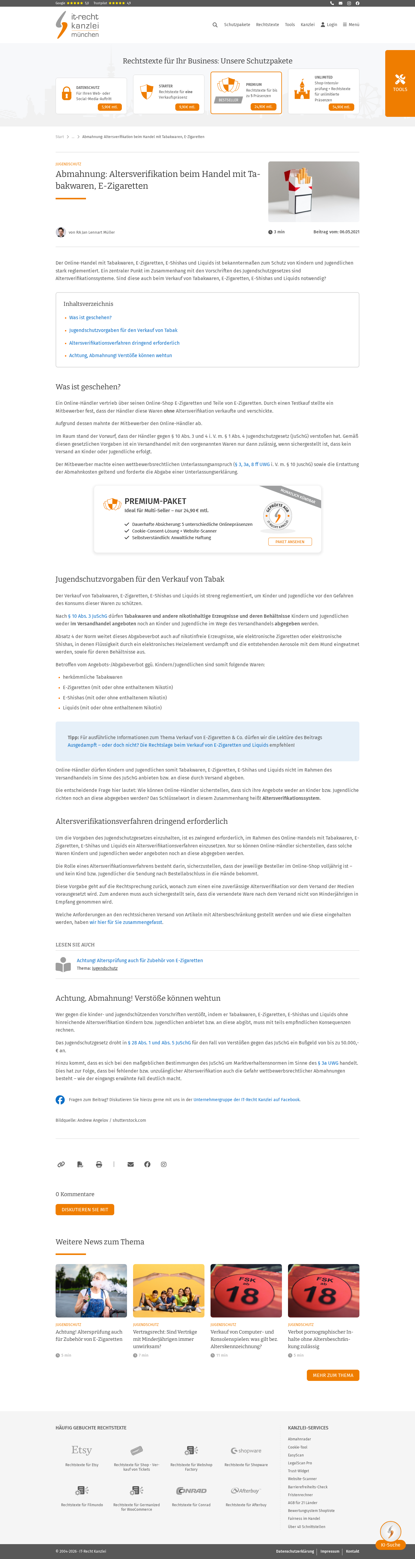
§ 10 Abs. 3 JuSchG (87, 616)
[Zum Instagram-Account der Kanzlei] (163, 1164)
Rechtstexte (267, 24)
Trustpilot (112, 3)
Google (72, 3)
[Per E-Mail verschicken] (130, 1164)
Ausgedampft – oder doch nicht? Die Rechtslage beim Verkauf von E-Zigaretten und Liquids (168, 745)
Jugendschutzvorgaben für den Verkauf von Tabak (123, 330)
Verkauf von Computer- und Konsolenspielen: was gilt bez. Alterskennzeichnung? (244, 1339)
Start (60, 137)
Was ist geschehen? (90, 317)
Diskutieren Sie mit (85, 1209)
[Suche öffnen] (215, 25)
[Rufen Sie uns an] (332, 3)
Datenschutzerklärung (295, 1551)
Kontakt (352, 1551)
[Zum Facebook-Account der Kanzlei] (147, 1164)
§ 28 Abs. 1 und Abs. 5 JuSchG (159, 1043)
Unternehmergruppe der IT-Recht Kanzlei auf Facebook (247, 1099)
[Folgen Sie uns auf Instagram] (349, 3)
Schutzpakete (237, 24)
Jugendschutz (68, 164)
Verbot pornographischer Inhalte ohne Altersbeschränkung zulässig (320, 1339)
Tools (290, 24)
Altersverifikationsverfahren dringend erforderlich (124, 343)
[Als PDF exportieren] (80, 1164)
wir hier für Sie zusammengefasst (126, 922)
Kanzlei (308, 24)
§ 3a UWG (328, 1063)
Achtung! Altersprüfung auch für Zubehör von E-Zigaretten (140, 960)
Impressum (330, 1551)
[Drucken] (98, 1164)
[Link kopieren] (60, 1164)
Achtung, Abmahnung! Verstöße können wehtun (120, 355)
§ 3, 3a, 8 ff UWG (252, 464)
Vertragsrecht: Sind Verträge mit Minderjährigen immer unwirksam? (165, 1339)
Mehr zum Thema (333, 1375)
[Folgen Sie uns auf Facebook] (357, 3)
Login (332, 24)
